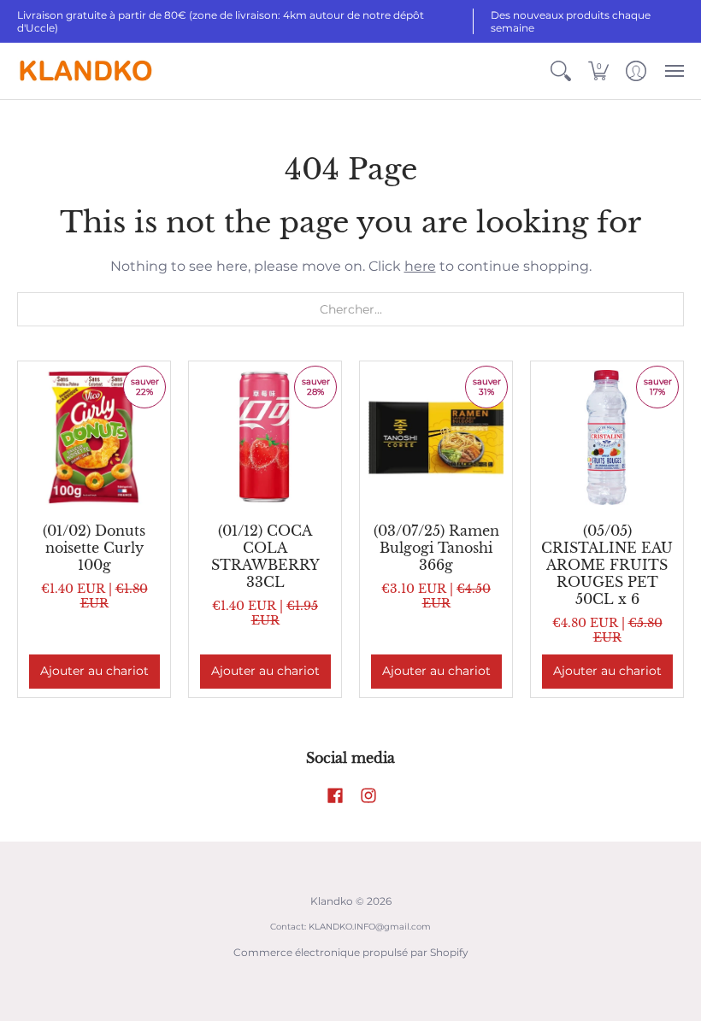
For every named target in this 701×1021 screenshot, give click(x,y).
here (420, 266)
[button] (561, 71)
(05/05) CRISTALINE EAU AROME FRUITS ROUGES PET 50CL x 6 (607, 564)
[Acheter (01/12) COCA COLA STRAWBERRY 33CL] (265, 437)
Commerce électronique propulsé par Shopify (350, 952)
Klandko (331, 901)
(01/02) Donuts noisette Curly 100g (94, 547)
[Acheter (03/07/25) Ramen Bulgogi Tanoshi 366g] (436, 437)
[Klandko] (85, 71)
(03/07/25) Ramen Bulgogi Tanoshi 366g (436, 547)
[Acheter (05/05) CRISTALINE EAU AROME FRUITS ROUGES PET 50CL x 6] (606, 437)
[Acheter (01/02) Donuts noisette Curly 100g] (94, 437)
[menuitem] (561, 71)
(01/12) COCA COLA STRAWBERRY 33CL (265, 556)
